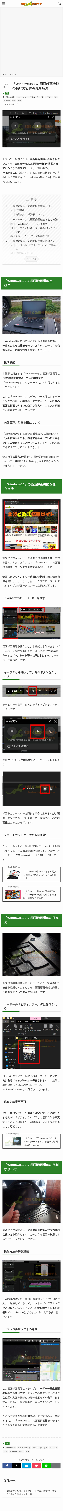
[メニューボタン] (3, 3)
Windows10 (10, 97)
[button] (7, 1465)
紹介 (14, 100)
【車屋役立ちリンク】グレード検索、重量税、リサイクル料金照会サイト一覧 (31, 1492)
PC (7, 93)
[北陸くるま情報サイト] (31, 3)
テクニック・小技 (36, 97)
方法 (56, 97)
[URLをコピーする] (56, 1465)
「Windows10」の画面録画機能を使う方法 (34, 219)
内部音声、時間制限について (30, 214)
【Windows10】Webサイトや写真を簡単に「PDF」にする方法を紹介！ (39, 874)
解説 (19, 100)
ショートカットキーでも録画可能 (32, 236)
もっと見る (31, 259)
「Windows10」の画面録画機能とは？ (31, 205)
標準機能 (20, 210)
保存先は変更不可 (24, 253)
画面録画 (7, 100)
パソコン (49, 97)
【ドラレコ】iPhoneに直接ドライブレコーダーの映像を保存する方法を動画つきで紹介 (39, 894)
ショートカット (22, 97)
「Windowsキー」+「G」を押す (31, 224)
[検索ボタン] (59, 3)
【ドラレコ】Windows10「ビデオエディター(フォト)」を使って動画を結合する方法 (40, 1141)
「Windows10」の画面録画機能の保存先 (32, 240)
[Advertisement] (31, 41)
